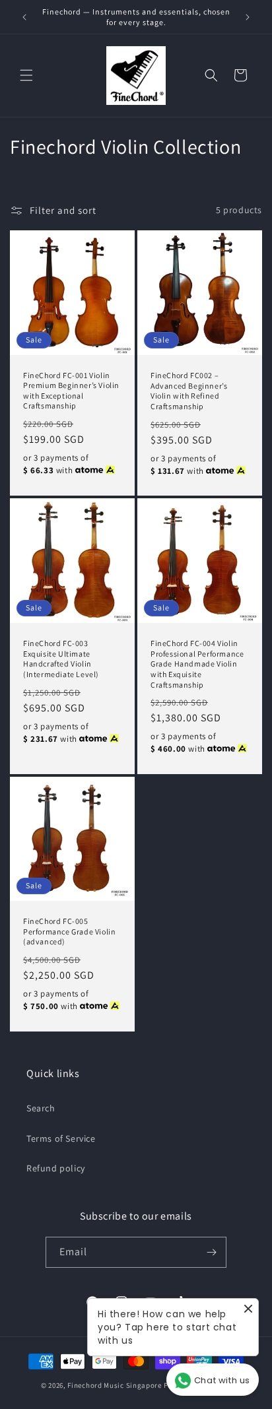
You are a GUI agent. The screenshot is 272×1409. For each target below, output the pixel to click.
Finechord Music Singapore (114, 1385)
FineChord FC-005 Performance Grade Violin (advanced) (69, 931)
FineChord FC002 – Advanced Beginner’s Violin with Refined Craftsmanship (189, 390)
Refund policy (55, 1168)
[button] (26, 75)
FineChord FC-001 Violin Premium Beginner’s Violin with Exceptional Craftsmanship (71, 390)
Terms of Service (61, 1138)
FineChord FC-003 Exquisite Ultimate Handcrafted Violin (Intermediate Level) (61, 658)
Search (40, 1108)
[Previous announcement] (24, 17)
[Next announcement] (247, 17)
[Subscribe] (211, 1252)
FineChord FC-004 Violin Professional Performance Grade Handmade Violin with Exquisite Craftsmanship (197, 663)
